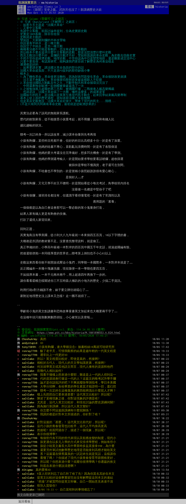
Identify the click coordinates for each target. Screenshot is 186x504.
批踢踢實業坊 (27, 2)
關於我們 (165, 2)
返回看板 (24, 501)
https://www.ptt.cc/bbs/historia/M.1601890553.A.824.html (78, 332)
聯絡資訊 (157, 2)
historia (49, 2)
